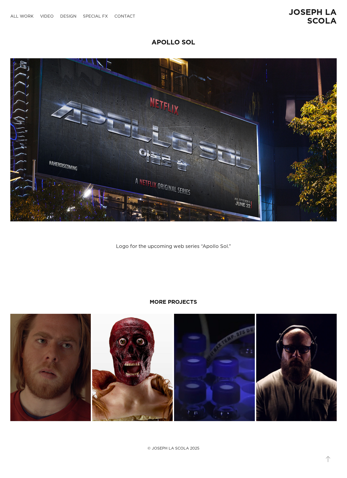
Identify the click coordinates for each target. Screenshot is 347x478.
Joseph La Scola (314, 16)
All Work (22, 16)
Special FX (95, 16)
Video (47, 16)
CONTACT (124, 16)
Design (68, 16)
